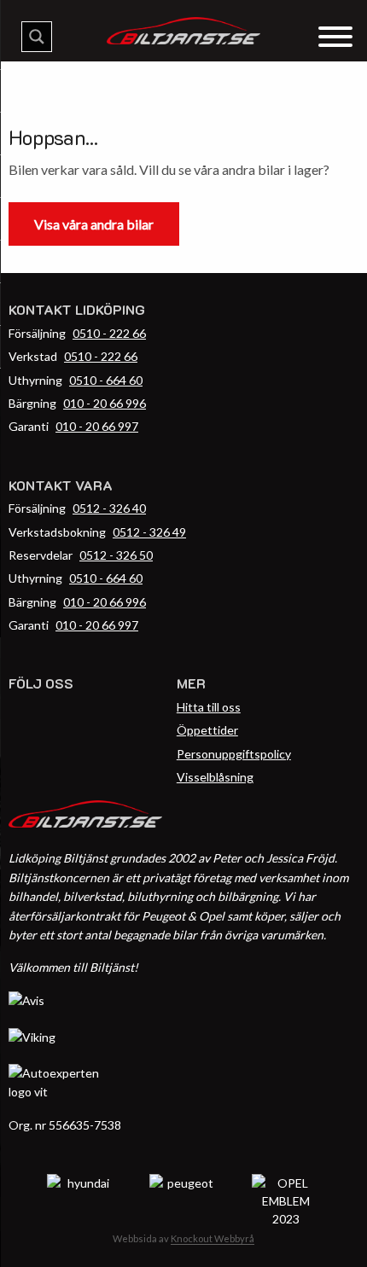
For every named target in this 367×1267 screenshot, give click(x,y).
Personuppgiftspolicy (234, 754)
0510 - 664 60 (106, 380)
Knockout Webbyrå (212, 1238)
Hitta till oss (209, 707)
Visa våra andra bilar (94, 224)
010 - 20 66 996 (104, 403)
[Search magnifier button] (36, 36)
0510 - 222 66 (109, 333)
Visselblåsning (215, 777)
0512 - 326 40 (109, 508)
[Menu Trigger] (335, 35)
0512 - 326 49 (149, 532)
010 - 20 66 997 (96, 426)
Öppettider (207, 730)
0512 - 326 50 (116, 555)
